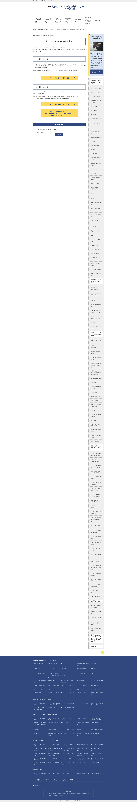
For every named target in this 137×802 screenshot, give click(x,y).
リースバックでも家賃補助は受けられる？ (96, 454)
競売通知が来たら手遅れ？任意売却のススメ (96, 281)
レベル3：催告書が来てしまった (96, 299)
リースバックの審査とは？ (96, 526)
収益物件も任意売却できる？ (96, 358)
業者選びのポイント (95, 396)
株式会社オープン (95, 183)
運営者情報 (93, 646)
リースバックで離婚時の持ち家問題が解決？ (96, 495)
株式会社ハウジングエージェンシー (96, 119)
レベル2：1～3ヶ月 (95, 322)
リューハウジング (95, 249)
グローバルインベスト (96, 88)
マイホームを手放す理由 (96, 305)
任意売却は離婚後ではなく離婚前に (96, 346)
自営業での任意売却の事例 (96, 623)
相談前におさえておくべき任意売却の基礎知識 (96, 334)
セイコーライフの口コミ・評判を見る (58, 104)
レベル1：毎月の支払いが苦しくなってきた (96, 317)
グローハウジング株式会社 (96, 209)
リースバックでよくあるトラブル (96, 574)
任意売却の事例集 (95, 601)
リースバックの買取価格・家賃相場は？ (96, 531)
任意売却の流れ (94, 392)
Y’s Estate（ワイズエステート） (96, 198)
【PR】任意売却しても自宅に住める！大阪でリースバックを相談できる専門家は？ (96, 638)
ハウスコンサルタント (96, 269)
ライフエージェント (95, 96)
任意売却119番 (94, 149)
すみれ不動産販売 (95, 145)
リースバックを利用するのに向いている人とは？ (96, 519)
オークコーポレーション (96, 258)
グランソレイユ (94, 235)
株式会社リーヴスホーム (96, 215)
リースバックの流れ (95, 596)
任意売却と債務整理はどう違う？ (96, 352)
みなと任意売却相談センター (96, 221)
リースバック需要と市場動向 (96, 477)
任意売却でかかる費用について (96, 387)
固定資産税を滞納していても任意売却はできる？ (96, 365)
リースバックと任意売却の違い (96, 549)
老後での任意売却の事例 (96, 612)
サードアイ (93, 141)
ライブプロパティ (95, 193)
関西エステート (94, 245)
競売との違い (94, 382)
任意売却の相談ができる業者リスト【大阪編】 (96, 82)
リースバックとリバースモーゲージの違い (96, 560)
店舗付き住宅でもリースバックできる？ (96, 472)
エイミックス (94, 153)
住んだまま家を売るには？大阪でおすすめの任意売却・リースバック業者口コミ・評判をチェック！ (58, 113)
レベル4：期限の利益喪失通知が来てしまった (96, 294)
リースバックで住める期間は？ (96, 537)
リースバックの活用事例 (96, 555)
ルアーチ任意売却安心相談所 (96, 158)
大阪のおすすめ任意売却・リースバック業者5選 (70, 8)
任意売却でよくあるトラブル (96, 430)
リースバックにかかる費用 (96, 580)
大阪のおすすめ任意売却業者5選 (96, 37)
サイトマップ (100, 0)
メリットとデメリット (96, 378)
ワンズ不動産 (94, 110)
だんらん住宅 (94, 106)
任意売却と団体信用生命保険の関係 (96, 425)
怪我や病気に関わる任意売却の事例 (96, 606)
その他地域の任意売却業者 (96, 240)
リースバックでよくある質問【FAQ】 (96, 543)
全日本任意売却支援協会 (96, 132)
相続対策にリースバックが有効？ (96, 506)
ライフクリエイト (95, 253)
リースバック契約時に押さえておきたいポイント (96, 567)
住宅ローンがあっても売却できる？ (96, 405)
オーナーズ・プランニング (96, 231)
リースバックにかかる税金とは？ (96, 512)
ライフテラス (94, 114)
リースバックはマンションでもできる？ (96, 460)
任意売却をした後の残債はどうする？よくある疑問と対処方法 (96, 372)
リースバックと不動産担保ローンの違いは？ (96, 466)
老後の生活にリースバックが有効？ (96, 501)
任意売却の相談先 (95, 441)
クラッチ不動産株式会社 (96, 203)
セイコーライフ (39, 132)
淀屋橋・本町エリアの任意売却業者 (96, 188)
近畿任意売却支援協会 (96, 137)
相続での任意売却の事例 (96, 618)
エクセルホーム (94, 226)
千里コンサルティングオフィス (96, 274)
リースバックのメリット (96, 591)
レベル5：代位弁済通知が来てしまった (96, 288)
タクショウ (93, 128)
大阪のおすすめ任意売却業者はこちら (95, 72)
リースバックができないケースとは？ (96, 489)
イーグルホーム (94, 173)
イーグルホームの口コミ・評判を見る (58, 78)
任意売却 (93, 410)
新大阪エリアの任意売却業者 (96, 164)
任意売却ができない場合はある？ (96, 415)
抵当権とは (93, 420)
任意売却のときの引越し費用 (96, 436)
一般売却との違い (95, 400)
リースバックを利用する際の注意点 (96, 585)
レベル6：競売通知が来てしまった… (96, 327)
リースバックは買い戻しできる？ (96, 483)
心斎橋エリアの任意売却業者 (96, 178)
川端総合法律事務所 (95, 124)
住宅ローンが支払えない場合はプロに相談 (96, 311)
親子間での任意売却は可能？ (96, 341)
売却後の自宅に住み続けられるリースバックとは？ (96, 447)
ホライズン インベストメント (96, 264)
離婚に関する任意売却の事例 (96, 629)
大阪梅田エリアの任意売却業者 (96, 101)
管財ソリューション (95, 92)
